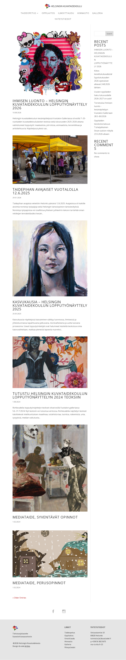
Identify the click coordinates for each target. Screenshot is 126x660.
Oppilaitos (48, 13)
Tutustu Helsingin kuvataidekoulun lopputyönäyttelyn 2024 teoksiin (50, 395)
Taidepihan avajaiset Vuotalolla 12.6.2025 (45, 191)
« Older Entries (19, 597)
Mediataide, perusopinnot (39, 582)
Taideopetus (28, 13)
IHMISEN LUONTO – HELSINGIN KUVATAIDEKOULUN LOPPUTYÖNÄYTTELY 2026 (50, 104)
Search (109, 33)
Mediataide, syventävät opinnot (45, 517)
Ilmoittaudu (66, 13)
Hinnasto (83, 13)
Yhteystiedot (63, 19)
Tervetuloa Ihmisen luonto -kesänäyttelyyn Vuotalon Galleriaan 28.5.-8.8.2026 (103, 110)
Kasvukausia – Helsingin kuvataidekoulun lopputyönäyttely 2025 (50, 305)
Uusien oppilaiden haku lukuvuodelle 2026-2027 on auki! (102, 95)
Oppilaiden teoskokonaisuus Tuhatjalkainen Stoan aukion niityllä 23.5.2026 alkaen (103, 127)
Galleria (97, 13)
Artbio (27, 646)
